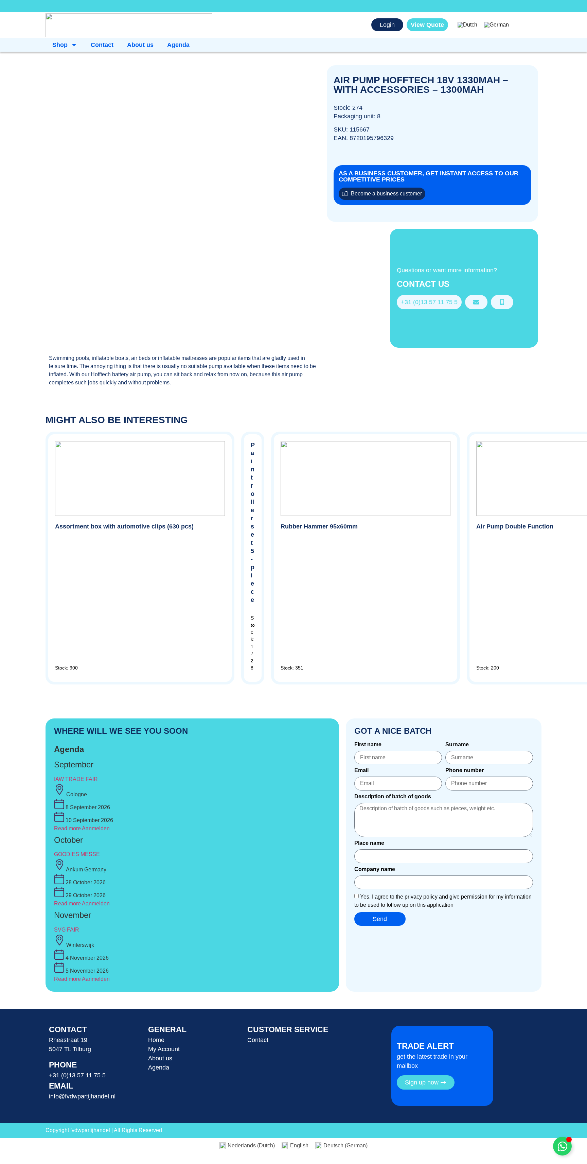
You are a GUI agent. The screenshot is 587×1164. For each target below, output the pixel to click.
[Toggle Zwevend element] (562, 1146)
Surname (457, 744)
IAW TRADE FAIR (76, 779)
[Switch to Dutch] (467, 25)
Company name (374, 869)
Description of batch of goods (392, 796)
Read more (67, 828)
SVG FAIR (66, 930)
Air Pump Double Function (514, 526)
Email (361, 770)
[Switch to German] (496, 25)
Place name (369, 843)
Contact (102, 44)
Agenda (178, 44)
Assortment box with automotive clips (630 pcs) (124, 526)
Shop (60, 44)
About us (140, 44)
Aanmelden (96, 828)
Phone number (464, 770)
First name (367, 744)
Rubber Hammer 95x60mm (319, 526)
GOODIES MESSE (77, 854)
